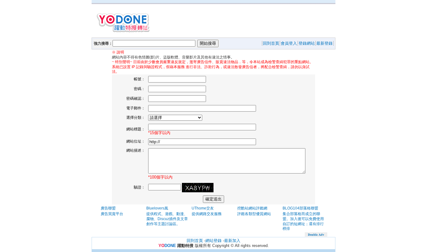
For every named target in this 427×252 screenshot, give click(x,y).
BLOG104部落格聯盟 (300, 208)
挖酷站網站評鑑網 (252, 208)
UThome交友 (203, 208)
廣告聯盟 (108, 208)
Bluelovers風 (157, 208)
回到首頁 (195, 240)
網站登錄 (213, 240)
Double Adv (316, 234)
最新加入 (232, 240)
